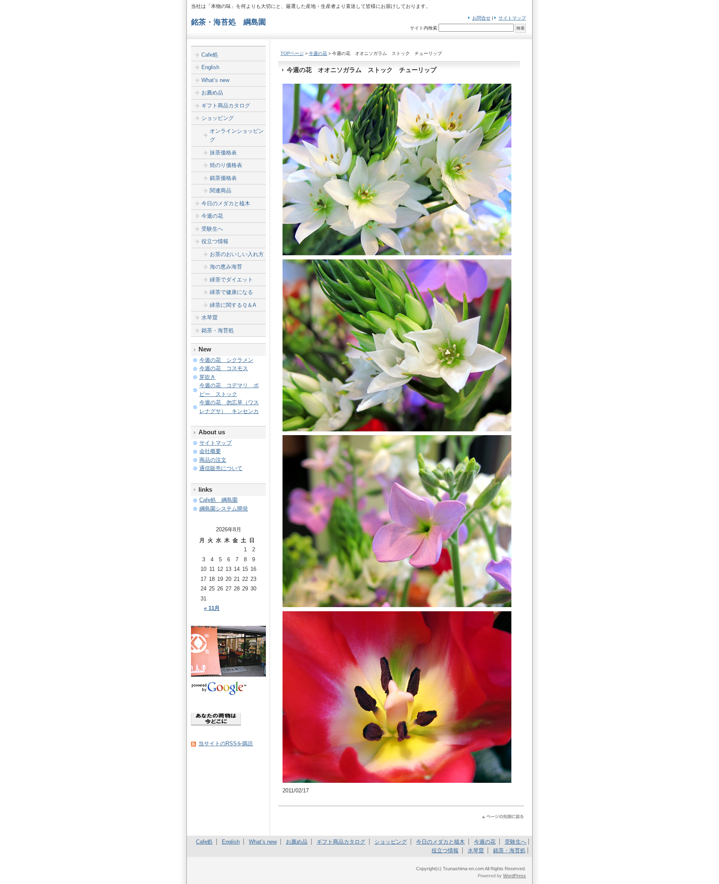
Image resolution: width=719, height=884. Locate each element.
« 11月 (212, 608)
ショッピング (217, 118)
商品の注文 (212, 460)
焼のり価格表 (226, 165)
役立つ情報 (214, 241)
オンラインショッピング (237, 135)
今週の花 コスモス (223, 368)
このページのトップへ (503, 816)
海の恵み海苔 (226, 267)
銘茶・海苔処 (217, 330)
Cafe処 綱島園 (218, 500)
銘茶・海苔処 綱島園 (228, 22)
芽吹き (207, 377)
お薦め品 (212, 93)
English (210, 67)
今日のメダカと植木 (225, 203)
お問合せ (481, 17)
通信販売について (221, 468)
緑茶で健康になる (231, 292)
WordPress (514, 875)
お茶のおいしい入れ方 (237, 254)
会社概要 (210, 451)
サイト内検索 (423, 27)
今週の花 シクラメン (226, 360)
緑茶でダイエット (231, 279)
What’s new (215, 80)
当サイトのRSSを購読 (225, 743)
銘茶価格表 (223, 178)
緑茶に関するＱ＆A (233, 305)
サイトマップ (512, 17)
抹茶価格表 (223, 152)
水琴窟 (209, 317)
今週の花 (318, 53)
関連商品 (220, 190)
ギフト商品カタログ (225, 105)
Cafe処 (209, 55)
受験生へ (212, 229)
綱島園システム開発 (223, 508)
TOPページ (292, 53)
